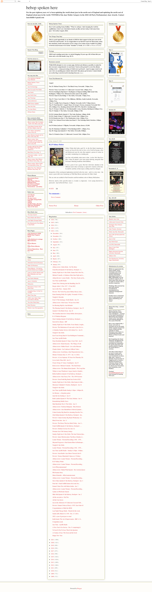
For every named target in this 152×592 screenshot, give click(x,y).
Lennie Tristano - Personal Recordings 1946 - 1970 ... (67, 440)
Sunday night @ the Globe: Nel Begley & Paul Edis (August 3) (35, 148)
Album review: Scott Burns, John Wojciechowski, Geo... (68, 352)
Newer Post (53, 205)
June (54, 250)
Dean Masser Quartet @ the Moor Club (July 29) (35, 135)
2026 (52, 219)
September (56, 242)
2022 (52, 231)
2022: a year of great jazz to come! (62, 516)
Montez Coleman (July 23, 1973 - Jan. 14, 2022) (66, 355)
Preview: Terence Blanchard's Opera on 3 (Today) (66, 456)
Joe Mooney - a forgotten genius (61, 393)
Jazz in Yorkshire (32, 281)
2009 (52, 574)
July (54, 247)
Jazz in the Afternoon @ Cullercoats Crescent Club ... (67, 503)
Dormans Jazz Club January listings (62, 431)
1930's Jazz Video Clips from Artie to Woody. (34, 298)
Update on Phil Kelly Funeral (61, 492)
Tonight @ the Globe (58, 333)
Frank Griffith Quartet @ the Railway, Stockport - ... (67, 426)
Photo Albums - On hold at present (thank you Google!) (35, 269)
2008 (52, 576)
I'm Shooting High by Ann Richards (63, 305)
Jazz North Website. (33, 278)
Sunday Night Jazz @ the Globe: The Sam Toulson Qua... (69, 434)
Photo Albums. (32, 243)
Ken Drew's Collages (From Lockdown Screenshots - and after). (35, 185)
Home (76, 205)
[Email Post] (56, 188)
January (55, 264)
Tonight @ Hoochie (58, 297)
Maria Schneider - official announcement (64, 475)
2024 (52, 225)
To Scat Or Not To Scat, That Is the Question (65, 530)
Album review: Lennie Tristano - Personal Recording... (68, 459)
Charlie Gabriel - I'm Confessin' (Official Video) (66, 349)
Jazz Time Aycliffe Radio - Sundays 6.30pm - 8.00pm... (68, 450)
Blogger (79, 588)
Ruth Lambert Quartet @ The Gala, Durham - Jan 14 (67, 398)
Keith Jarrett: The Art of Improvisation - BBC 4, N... (67, 519)
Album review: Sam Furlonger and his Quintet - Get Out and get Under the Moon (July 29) (35, 141)
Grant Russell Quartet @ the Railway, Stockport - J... (67, 270)
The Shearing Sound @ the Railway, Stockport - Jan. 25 (68, 308)
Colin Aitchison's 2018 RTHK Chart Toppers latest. (34, 235)
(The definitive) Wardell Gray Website (34, 79)
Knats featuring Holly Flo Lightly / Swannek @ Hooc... (68, 294)
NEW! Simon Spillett (33, 103)
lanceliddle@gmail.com (116, 372)
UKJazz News (31, 112)
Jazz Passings (31, 98)
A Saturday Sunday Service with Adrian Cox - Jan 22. (68, 330)
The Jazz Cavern (32, 214)
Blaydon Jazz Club (114, 219)
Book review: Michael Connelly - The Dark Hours (67, 366)
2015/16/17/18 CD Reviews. (35, 262)
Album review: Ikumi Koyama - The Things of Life (67, 344)
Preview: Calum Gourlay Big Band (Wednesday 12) (67, 418)
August (55, 245)
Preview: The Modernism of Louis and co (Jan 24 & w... (68, 327)
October (55, 239)
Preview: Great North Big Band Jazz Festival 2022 (67, 379)
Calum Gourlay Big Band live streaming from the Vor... (68, 412)
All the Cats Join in (58, 500)
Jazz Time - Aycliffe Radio (60, 524)
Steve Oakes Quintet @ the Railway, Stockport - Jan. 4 (68, 481)
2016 (52, 554)
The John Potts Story (33, 302)
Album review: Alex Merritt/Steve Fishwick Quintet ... (68, 409)
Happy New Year (57, 535)
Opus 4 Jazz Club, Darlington (114, 248)
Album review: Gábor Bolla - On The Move (65, 267)
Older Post (99, 205)
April (54, 256)
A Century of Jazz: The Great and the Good (65, 533)
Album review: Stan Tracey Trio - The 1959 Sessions (67, 376)
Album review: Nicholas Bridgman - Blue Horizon (67, 407)
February (55, 262)
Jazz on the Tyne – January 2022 (62, 289)
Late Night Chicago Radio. (35, 199)
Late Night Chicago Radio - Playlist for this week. (66, 511)
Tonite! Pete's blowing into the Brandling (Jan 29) (66, 283)
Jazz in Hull (112, 239)
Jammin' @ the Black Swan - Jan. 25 (63, 311)
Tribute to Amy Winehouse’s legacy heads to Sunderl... (68, 371)
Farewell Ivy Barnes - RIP (60, 322)
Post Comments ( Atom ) (80, 212)
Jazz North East (32, 95)
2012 (52, 565)
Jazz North (31, 92)
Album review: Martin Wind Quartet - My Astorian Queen (69, 470)
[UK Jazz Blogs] (37, 44)
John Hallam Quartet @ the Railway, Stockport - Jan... (68, 415)
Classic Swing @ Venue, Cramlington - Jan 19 (65, 363)
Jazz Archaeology (32, 87)
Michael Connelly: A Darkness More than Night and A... (68, 275)
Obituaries (30, 284)
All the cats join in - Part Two (61, 497)
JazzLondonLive (32, 100)
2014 (52, 559)
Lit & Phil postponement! (60, 467)
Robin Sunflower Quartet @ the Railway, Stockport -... (68, 374)
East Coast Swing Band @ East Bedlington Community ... (69, 335)
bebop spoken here (42, 7)
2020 (52, 542)
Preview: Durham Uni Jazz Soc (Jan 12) (64, 429)
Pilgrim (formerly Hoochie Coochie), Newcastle (116, 252)
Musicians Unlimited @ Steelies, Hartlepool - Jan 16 (67, 385)
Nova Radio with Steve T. (34, 217)
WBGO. (30, 201)
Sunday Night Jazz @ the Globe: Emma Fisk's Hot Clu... (68, 272)
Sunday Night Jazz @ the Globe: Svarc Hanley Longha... (68, 324)
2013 (52, 562)
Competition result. (58, 522)
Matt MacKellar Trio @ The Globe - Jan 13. (65, 404)
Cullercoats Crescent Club (116, 222)
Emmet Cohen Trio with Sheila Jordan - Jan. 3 (65, 486)
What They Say (32, 295)
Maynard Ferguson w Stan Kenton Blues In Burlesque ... (68, 442)
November (56, 236)
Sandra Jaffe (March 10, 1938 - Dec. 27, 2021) (66, 513)
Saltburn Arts (112, 256)
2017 (52, 551)
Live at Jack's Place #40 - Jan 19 (61, 360)
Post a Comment (55, 197)
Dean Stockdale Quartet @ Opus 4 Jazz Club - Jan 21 (67, 341)
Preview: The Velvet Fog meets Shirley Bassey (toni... (68, 292)
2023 (52, 228)
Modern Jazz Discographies (35, 308)
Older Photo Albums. (34, 181)
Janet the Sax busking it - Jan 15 (61, 396)
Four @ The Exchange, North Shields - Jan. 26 (66, 300)
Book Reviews (31, 305)
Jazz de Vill (31, 196)
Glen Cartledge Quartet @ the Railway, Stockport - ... (67, 319)
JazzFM (30, 202)
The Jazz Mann (32, 109)
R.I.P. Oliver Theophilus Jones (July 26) (34, 131)
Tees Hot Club (31, 106)
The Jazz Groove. (32, 198)
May (54, 253)
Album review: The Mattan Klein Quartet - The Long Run (69, 368)
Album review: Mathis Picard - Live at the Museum (67, 346)
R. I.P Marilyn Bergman (59, 316)
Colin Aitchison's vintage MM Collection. (35, 239)
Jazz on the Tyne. (33, 206)
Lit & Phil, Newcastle (114, 244)
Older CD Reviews (33, 265)
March (55, 259)
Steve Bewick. (31, 195)
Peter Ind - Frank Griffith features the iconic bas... (66, 483)
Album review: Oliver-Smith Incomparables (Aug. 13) (35, 164)
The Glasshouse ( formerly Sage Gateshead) (116, 259)
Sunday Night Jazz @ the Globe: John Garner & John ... (68, 382)
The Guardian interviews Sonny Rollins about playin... (68, 313)
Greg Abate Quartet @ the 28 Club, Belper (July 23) (35, 127)
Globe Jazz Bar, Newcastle (116, 232)
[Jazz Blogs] (118, 44)
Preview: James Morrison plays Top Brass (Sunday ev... (68, 437)
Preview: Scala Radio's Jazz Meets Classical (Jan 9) (67, 453)
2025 (52, 222)
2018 (52, 548)
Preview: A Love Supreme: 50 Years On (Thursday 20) (68, 357)
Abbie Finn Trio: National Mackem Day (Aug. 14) (34, 168)
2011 (52, 568)
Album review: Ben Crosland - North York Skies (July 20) (35, 122)
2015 (52, 557)
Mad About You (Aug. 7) (34, 152)
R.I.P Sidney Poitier (58, 461)
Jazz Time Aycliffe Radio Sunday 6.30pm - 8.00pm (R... (68, 390)
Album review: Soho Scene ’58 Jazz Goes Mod (66, 302)
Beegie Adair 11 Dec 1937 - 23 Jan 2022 (64, 286)
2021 (52, 540)
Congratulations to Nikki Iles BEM (62, 508)
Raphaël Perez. (32, 182)
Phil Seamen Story (58, 472)
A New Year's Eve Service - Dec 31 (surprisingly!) (67, 527)
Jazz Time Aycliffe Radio (60, 281)
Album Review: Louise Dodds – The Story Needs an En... (69, 278)
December (56, 233)
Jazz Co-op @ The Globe (35, 89)
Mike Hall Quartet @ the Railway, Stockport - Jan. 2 (67, 494)
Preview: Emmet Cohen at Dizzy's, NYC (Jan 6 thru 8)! (68, 505)
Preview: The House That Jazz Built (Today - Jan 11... (68, 423)
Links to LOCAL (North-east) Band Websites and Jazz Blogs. (35, 274)
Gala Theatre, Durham (115, 229)
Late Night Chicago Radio (35, 220)
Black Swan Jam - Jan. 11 (60, 420)
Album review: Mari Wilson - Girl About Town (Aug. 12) (35, 160)
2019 (52, 545)
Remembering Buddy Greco (60, 401)
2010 (52, 571)
